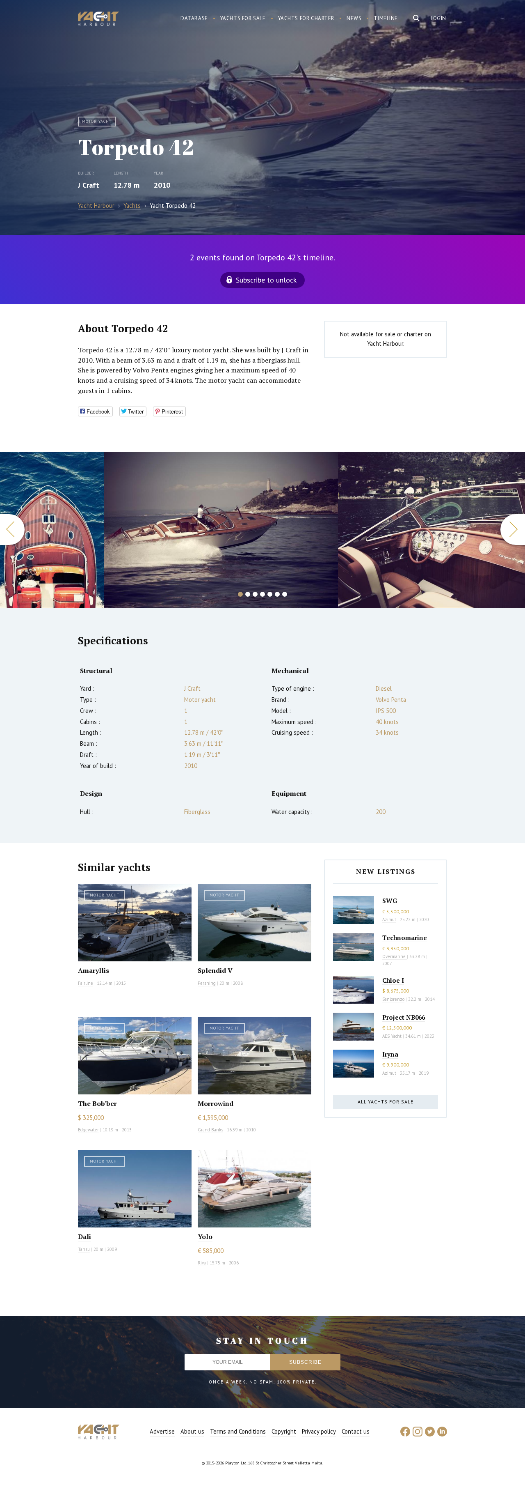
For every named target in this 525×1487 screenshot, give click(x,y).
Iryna (390, 1054)
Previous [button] (12, 529)
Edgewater (88, 1130)
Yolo (205, 1236)
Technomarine (404, 937)
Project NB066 (403, 1017)
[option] (52, 530)
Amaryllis (93, 970)
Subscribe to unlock (266, 280)
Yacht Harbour (98, 19)
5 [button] (269, 594)
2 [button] (247, 594)
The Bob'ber (97, 1103)
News (354, 18)
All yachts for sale (385, 1102)
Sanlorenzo (393, 999)
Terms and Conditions (238, 1431)
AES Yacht (392, 1036)
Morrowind (215, 1103)
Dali (84, 1236)
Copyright (284, 1431)
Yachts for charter (306, 18)
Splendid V (215, 970)
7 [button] (284, 594)
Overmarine (394, 956)
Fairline (85, 983)
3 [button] (255, 594)
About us (192, 1431)
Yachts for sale (243, 18)
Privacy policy (319, 1431)
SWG (389, 900)
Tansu (84, 1249)
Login (438, 18)
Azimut (389, 919)
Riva (202, 1263)
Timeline (386, 18)
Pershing (207, 983)
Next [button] (512, 529)
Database (194, 18)
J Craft (88, 185)
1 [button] (240, 594)
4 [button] (262, 594)
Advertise (162, 1431)
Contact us (356, 1431)
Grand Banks (210, 1130)
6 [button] (277, 594)
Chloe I (393, 980)
